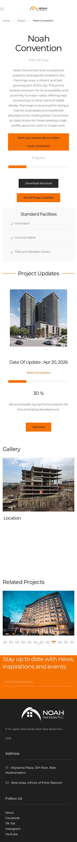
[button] (2, 9)
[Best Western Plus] (38, 613)
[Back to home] (39, 9)
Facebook (12, 818)
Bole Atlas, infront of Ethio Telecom (36, 782)
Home (6, 20)
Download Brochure (38, 183)
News (9, 812)
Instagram (13, 829)
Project (21, 20)
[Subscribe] (69, 681)
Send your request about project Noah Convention (39, 142)
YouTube (11, 834)
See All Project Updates (38, 197)
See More (38, 427)
